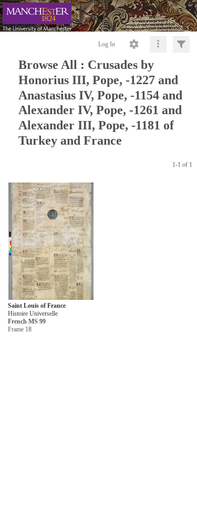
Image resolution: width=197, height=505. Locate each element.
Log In (106, 44)
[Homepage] (98, 16)
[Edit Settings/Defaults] (134, 44)
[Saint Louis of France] (50, 241)
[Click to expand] (181, 44)
